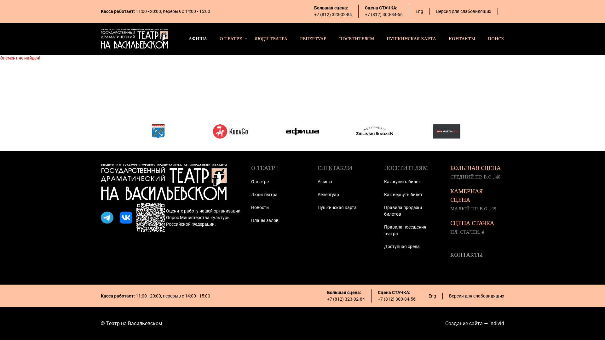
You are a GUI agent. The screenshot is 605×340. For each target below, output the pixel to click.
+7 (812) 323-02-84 (333, 14)
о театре (231, 39)
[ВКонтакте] (126, 218)
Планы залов (265, 220)
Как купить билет (402, 181)
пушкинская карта (411, 39)
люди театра (271, 39)
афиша (198, 39)
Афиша (325, 181)
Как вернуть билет (403, 194)
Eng (419, 11)
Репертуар (328, 194)
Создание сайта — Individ (474, 323)
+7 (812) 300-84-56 (384, 14)
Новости (260, 207)
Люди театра (264, 194)
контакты (462, 39)
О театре (260, 181)
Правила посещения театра (405, 230)
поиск (496, 39)
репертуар (313, 39)
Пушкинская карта (337, 207)
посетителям (356, 39)
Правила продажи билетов (403, 211)
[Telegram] (107, 218)
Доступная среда (402, 246)
